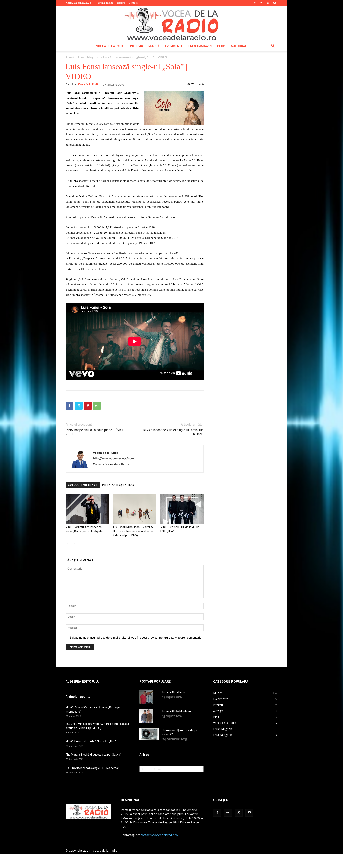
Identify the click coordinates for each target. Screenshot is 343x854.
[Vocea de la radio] (171, 23)
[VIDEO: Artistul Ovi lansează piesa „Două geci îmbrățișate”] (87, 509)
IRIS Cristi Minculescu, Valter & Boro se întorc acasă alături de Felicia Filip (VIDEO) (133, 531)
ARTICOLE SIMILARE (82, 485)
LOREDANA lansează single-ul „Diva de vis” (92, 768)
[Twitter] (268, 3)
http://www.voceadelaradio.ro (113, 458)
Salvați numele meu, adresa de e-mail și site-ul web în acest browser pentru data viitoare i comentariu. (136, 637)
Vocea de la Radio (110, 46)
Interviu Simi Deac (173, 692)
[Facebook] (255, 3)
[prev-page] (68, 543)
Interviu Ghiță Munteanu (177, 711)
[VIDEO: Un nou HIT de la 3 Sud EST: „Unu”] (182, 509)
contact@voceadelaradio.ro (159, 835)
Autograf (239, 46)
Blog (221, 46)
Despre (121, 2)
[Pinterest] (88, 406)
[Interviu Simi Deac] (146, 697)
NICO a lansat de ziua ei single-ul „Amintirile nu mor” (173, 432)
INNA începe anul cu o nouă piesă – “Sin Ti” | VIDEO (96, 432)
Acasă (70, 57)
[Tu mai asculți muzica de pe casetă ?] (149, 734)
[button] (272, 46)
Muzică (153, 46)
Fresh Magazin (200, 46)
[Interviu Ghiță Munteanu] (146, 716)
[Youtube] (274, 3)
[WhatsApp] (97, 406)
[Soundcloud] (261, 3)
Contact (133, 2)
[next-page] (74, 543)
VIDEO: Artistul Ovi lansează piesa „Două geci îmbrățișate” (93, 709)
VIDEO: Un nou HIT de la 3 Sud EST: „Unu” (91, 741)
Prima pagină (105, 2)
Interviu (136, 46)
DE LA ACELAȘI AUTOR (118, 485)
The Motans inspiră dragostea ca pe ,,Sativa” (93, 754)
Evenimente (174, 46)
